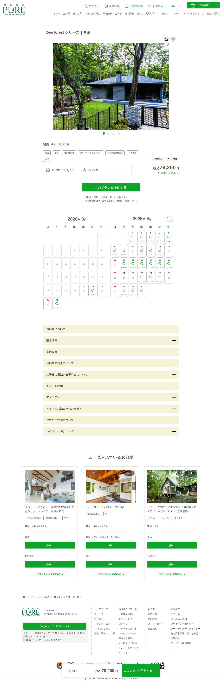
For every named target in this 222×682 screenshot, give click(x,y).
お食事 (118, 13)
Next (73, 486)
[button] (104, 133)
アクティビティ (191, 13)
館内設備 (129, 13)
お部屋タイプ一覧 (128, 609)
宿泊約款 (175, 638)
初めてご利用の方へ (147, 13)
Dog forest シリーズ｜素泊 (68, 597)
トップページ (101, 609)
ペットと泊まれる (40, 597)
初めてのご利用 (102, 628)
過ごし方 (77, 13)
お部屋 (66, 13)
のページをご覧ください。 (44, 639)
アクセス (164, 13)
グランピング (125, 619)
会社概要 (175, 609)
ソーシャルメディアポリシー (185, 628)
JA (173, 6)
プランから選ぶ (92, 13)
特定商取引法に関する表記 (184, 633)
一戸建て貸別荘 (127, 614)
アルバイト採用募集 (181, 643)
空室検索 (152, 628)
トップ (56, 13)
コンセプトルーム (128, 633)
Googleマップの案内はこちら (55, 626)
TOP (24, 597)
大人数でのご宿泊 (128, 643)
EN (180, 6)
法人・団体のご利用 (104, 633)
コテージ (123, 623)
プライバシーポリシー (182, 623)
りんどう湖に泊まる (129, 648)
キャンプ (123, 653)
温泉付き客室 (125, 638)
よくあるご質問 (210, 13)
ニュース (176, 13)
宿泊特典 (107, 13)
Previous (26, 486)
